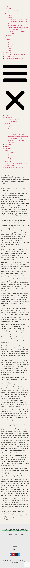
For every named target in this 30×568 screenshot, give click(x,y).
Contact (10, 45)
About (10, 47)
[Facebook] (11, 554)
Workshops (8, 8)
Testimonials (12, 43)
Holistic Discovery (13, 10)
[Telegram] (19, 554)
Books (7, 37)
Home (6, 6)
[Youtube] (13, 554)
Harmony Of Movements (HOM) (14, 58)
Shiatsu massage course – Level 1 (18, 19)
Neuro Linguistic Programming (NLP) (16, 54)
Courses (7, 14)
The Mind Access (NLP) (15, 29)
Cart (9, 50)
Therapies (8, 35)
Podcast (7, 39)
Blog (9, 49)
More (6, 41)
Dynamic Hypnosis (10, 56)
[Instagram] (16, 554)
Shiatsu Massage (10, 52)
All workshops (12, 12)
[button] (15, 86)
